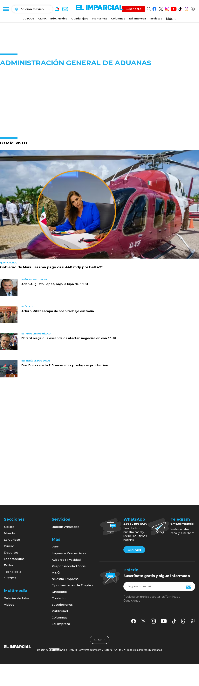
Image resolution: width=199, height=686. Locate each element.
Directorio (59, 592)
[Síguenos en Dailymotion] (193, 8)
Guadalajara (79, 18)
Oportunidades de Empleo (72, 585)
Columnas (118, 18)
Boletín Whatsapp (65, 527)
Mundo (9, 533)
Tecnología (12, 572)
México (9, 527)
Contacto (58, 598)
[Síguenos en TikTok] (180, 8)
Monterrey (99, 18)
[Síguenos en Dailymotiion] (193, 621)
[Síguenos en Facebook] (154, 8)
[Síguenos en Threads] (186, 8)
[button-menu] (6, 9)
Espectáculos (14, 559)
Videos (9, 604)
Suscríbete (133, 9)
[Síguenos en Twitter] (161, 8)
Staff (55, 547)
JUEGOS (28, 18)
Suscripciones (62, 604)
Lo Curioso (12, 539)
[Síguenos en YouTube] (173, 8)
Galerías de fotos (17, 598)
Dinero (9, 546)
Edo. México (58, 18)
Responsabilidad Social (69, 566)
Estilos (9, 565)
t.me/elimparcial (182, 523)
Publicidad (60, 611)
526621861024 (135, 523)
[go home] (17, 646)
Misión (56, 572)
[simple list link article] (99, 206)
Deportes (11, 552)
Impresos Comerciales (69, 553)
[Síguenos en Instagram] (167, 8)
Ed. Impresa (137, 18)
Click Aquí (134, 549)
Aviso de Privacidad (66, 559)
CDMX (42, 18)
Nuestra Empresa (65, 579)
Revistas (156, 18)
